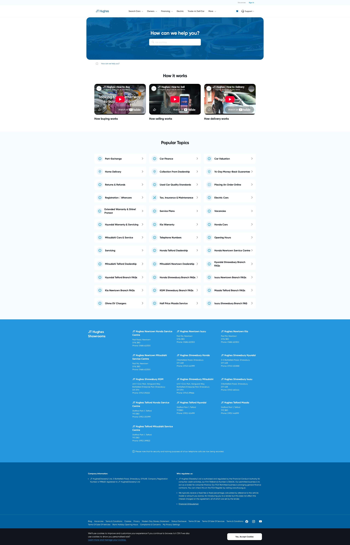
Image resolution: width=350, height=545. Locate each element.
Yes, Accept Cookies (244, 537)
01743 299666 (188, 393)
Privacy (136, 521)
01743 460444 (233, 390)
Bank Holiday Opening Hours (125, 524)
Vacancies (242, 3)
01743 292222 (144, 393)
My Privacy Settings (171, 524)
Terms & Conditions (114, 521)
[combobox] (175, 42)
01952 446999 (233, 413)
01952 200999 (145, 417)
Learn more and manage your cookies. (107, 540)
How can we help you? (110, 64)
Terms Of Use (194, 521)
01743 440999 (189, 366)
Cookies (127, 521)
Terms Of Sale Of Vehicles (99, 524)
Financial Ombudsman (189, 504)
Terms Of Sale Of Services (213, 521)
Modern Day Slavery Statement (155, 521)
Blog (90, 521)
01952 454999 (189, 413)
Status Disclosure (178, 521)
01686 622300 (145, 345)
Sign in (251, 3)
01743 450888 (233, 366)
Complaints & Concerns (150, 524)
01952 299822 (144, 441)
